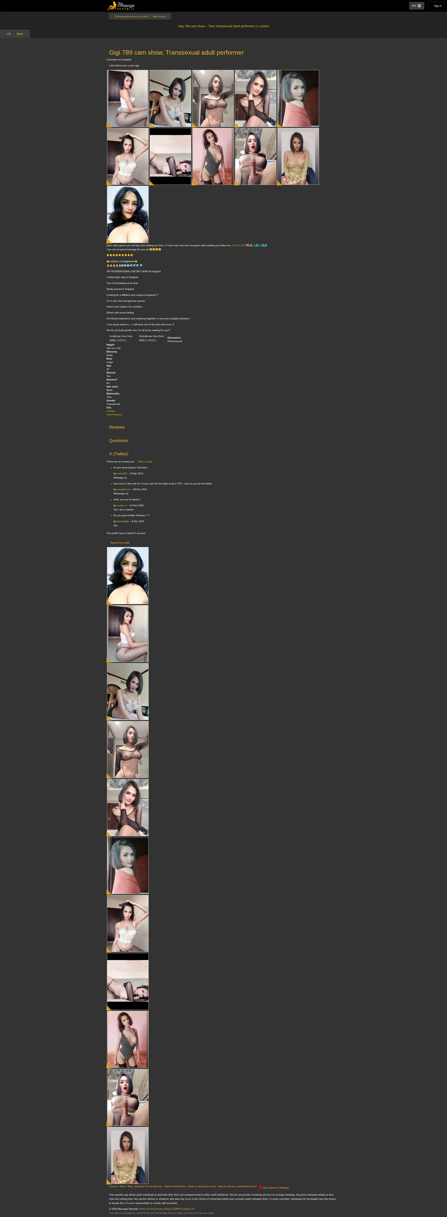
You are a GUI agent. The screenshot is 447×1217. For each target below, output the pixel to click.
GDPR (176, 1208)
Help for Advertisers (175, 1186)
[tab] (223, 426)
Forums (113, 1186)
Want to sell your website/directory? (237, 1186)
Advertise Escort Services (148, 1186)
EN (414, 5)
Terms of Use (146, 1208)
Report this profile (120, 542)
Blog (130, 1186)
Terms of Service (198, 1213)
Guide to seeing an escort (202, 1186)
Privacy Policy (163, 1208)
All (8, 34)
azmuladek (123, 521)
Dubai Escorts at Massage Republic (121, 6)
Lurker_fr (122, 505)
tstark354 (122, 473)
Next (19, 34)
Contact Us (188, 1208)
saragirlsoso (123, 489)
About (122, 1186)
